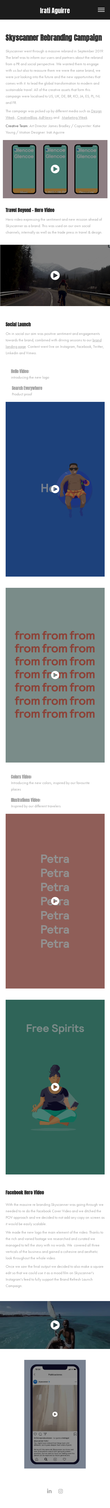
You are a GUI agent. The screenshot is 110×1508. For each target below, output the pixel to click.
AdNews (45, 117)
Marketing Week (74, 117)
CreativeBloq (27, 117)
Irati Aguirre (55, 9)
